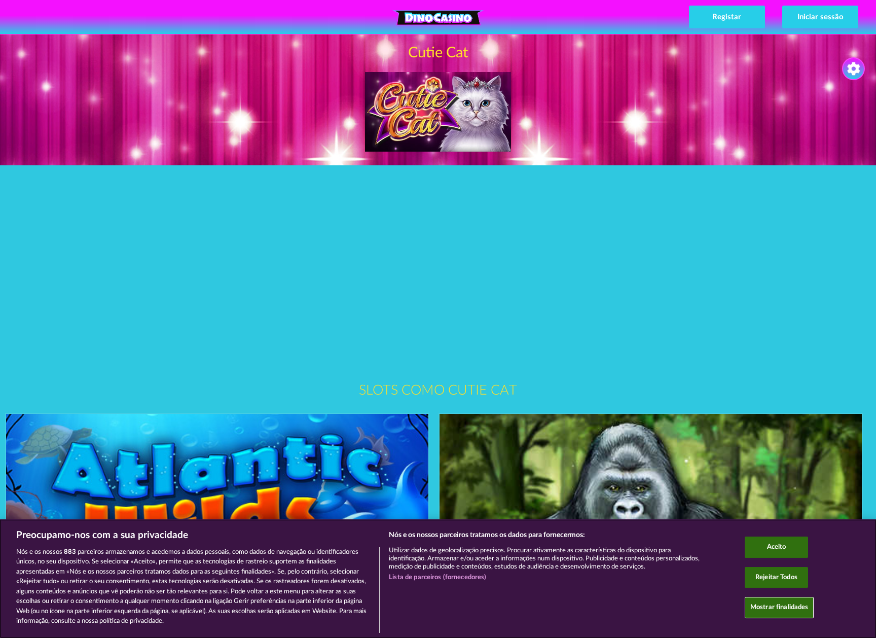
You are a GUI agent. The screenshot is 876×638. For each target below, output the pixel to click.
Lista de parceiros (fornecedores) (437, 577)
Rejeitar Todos (776, 577)
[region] (438, 578)
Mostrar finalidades (779, 607)
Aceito (776, 547)
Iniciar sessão (820, 17)
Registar (726, 17)
